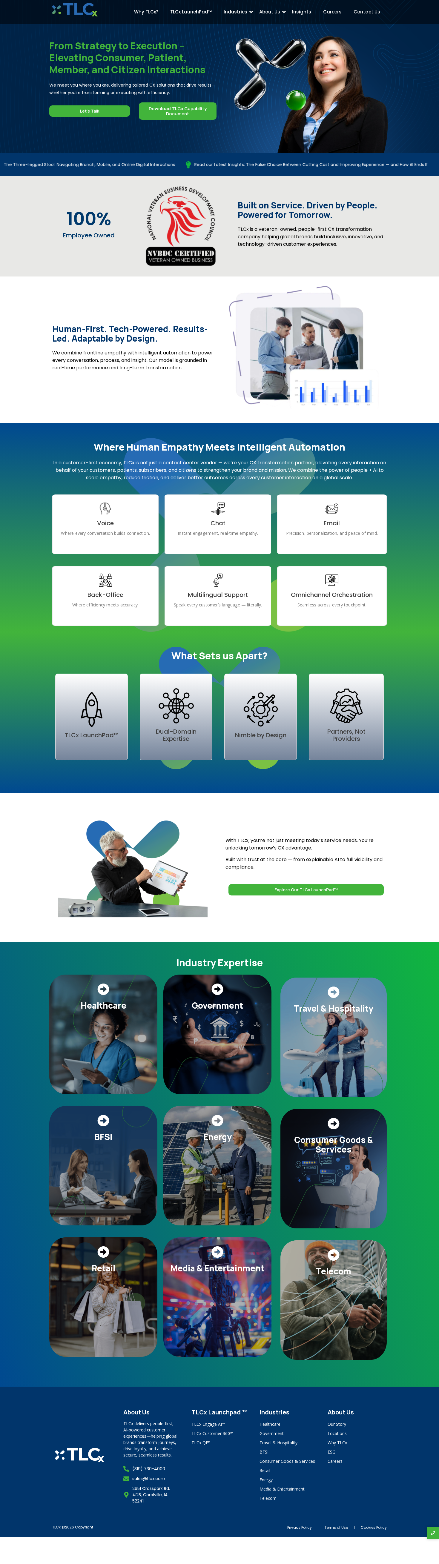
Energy (266, 1479)
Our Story (337, 1424)
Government (272, 1433)
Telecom (268, 1498)
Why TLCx (337, 1442)
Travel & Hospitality (278, 1442)
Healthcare (270, 1424)
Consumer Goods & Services (287, 1461)
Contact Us (367, 12)
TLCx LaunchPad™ (191, 12)
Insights (301, 12)
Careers (332, 12)
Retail (265, 1470)
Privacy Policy (299, 1527)
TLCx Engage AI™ (208, 1424)
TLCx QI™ (200, 1442)
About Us (269, 12)
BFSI (264, 1452)
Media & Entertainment (282, 1489)
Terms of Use (336, 1527)
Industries (235, 12)
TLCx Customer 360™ (212, 1433)
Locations (337, 1433)
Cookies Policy (374, 1527)
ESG (331, 1452)
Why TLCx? (146, 12)
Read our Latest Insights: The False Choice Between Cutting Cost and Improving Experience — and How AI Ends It (248, 165)
